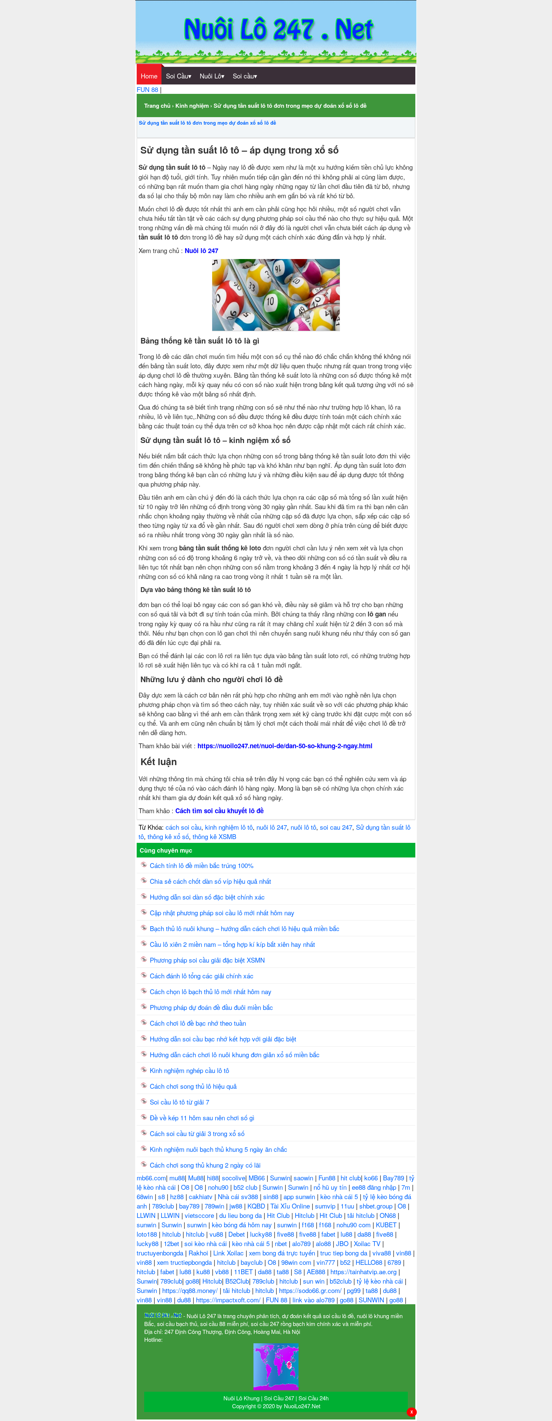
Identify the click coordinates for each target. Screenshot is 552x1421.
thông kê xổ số (168, 836)
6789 (395, 1262)
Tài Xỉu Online (291, 1205)
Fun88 (327, 1177)
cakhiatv (201, 1196)
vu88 (217, 1234)
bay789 (190, 1205)
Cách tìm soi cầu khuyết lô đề (219, 810)
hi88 (213, 1177)
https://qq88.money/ (191, 1290)
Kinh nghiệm (192, 105)
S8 (298, 1271)
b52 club (246, 1187)
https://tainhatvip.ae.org (364, 1271)
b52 (346, 1262)
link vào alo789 (314, 1299)
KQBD (257, 1205)
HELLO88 (370, 1262)
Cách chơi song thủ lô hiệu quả (193, 1086)
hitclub (172, 1234)
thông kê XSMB (214, 836)
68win (146, 1196)
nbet (282, 1243)
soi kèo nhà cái (206, 1243)
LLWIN (147, 1215)
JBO (343, 1243)
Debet (237, 1234)
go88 (192, 1280)
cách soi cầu (183, 827)
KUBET (387, 1224)
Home (149, 75)
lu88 (347, 1234)
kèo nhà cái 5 (340, 1196)
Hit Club (279, 1215)
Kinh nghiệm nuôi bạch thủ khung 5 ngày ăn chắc (218, 1149)
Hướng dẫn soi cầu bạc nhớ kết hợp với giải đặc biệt (223, 1038)
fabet (329, 1234)
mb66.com (151, 1177)
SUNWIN (372, 1299)
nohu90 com (354, 1224)
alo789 (302, 1243)
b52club (341, 1280)
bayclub (252, 1262)
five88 (286, 1234)
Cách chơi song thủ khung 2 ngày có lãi (205, 1164)
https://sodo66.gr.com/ (311, 1290)
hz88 (178, 1196)
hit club (351, 1177)
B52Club (237, 1280)
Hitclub (305, 1215)
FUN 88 (148, 89)
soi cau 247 (336, 827)
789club (164, 1205)
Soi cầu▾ (245, 75)
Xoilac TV (368, 1243)
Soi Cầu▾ (179, 75)
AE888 (317, 1271)
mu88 (177, 1177)
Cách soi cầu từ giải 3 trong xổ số (197, 1133)
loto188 (148, 1234)
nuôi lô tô (303, 827)
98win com (297, 1262)
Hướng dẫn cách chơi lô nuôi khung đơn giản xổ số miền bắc (235, 1054)
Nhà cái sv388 (239, 1196)
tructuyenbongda (161, 1252)
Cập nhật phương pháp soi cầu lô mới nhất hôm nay (222, 912)
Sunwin (280, 1177)
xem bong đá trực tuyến (283, 1252)
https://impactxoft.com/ (229, 1299)
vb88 (223, 1271)
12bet (172, 1243)
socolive (233, 1177)
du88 (390, 1290)
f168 (309, 1224)
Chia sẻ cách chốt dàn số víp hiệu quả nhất (210, 881)
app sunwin (300, 1196)
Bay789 (394, 1177)
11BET (244, 1271)
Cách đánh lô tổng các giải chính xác (201, 975)
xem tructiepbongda (185, 1262)
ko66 (372, 1177)
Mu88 (196, 1177)
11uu (348, 1205)
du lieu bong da (241, 1215)
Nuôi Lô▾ (212, 75)
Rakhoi (199, 1252)
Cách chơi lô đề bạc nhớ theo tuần (198, 1023)
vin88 (404, 1252)
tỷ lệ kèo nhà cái (381, 1280)
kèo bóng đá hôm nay (243, 1224)
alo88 (324, 1243)
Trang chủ (157, 105)
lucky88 (262, 1234)
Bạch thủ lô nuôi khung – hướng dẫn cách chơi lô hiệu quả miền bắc (244, 928)
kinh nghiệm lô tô (229, 827)
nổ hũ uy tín (331, 1187)
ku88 (204, 1271)
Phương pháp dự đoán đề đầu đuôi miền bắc (211, 1007)
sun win (314, 1280)
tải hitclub (361, 1215)
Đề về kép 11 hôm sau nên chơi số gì (202, 1117)
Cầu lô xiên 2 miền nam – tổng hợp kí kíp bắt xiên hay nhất (232, 944)
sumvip (326, 1205)
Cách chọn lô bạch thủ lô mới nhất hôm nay (210, 991)
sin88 (271, 1196)
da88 (365, 1234)
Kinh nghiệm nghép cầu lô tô (189, 1070)
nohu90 (219, 1187)
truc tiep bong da (344, 1252)
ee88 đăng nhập (375, 1187)
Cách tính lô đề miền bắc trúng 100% (201, 865)
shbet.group (376, 1205)
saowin (304, 1177)
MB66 (258, 1177)
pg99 (354, 1290)
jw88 (236, 1205)
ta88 (284, 1271)
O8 (186, 1187)
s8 (162, 1196)
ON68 (389, 1215)
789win (215, 1205)
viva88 (383, 1252)
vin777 (327, 1262)
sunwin (147, 1224)
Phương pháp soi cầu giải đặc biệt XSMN (207, 959)
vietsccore (200, 1215)
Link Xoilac (229, 1252)
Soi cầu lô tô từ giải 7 (179, 1101)
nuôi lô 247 (271, 827)
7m (406, 1187)
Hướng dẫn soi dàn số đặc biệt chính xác (207, 896)
